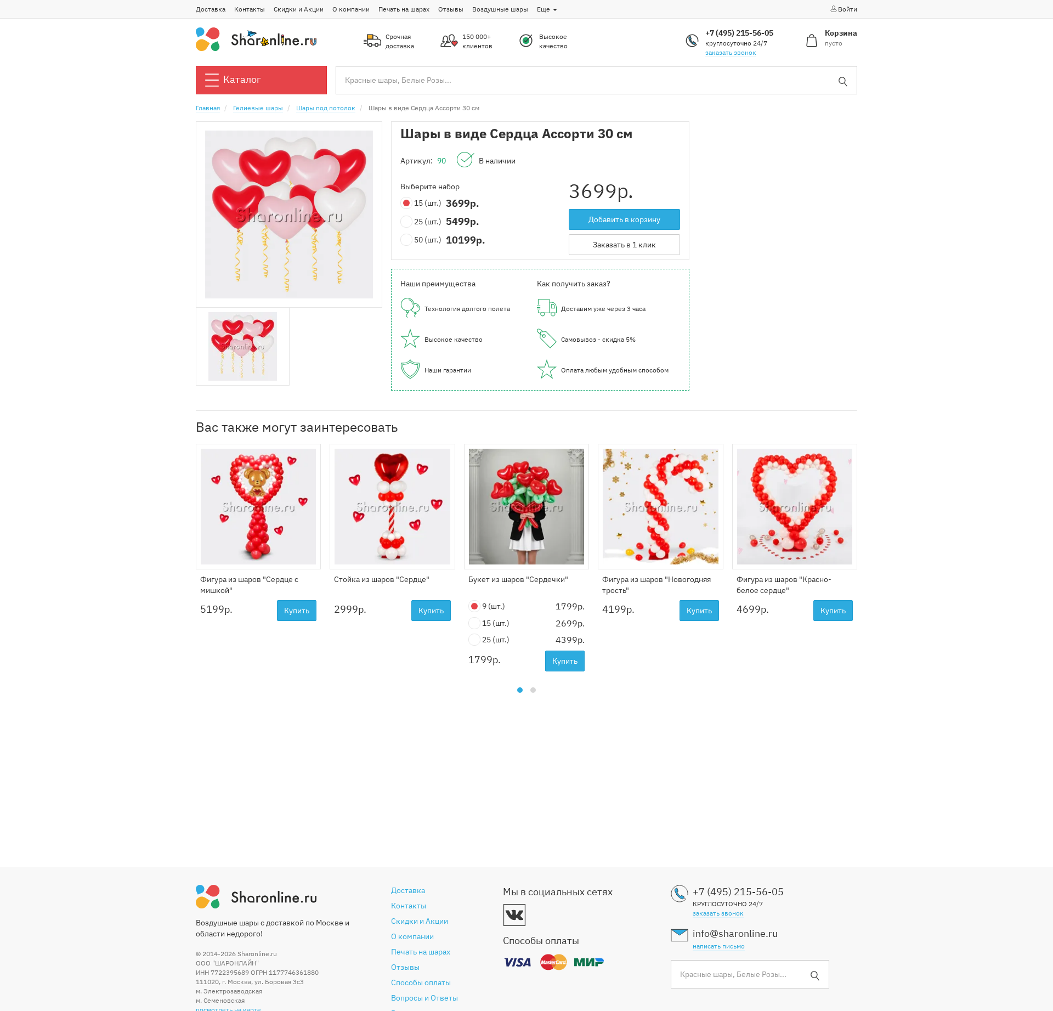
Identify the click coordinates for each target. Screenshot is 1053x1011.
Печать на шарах (403, 9)
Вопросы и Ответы (424, 998)
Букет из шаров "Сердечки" (518, 579)
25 (427, 222)
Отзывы (450, 9)
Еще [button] (544, 9)
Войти (847, 9)
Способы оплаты (421, 982)
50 (427, 240)
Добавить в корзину (624, 219)
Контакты (249, 9)
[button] (519, 690)
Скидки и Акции (299, 9)
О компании (351, 9)
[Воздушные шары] (256, 38)
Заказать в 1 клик (624, 245)
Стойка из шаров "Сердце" (381, 579)
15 (427, 203)
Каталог (242, 79)
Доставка (210, 9)
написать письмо (719, 946)
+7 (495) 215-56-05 (739, 33)
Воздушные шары (500, 9)
